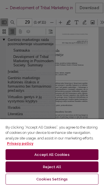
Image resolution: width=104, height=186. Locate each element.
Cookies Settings (52, 179)
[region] (52, 152)
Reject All (52, 167)
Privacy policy (20, 143)
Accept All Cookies (51, 155)
